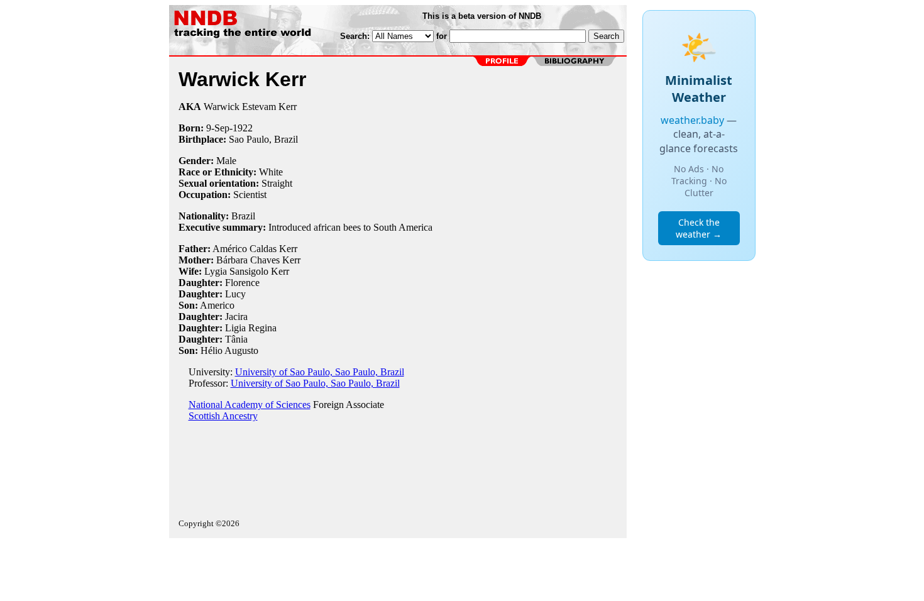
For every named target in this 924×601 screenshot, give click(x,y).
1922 (243, 128)
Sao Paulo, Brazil (263, 139)
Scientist (250, 194)
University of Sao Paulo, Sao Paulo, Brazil (319, 372)
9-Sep (217, 128)
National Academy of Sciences (250, 404)
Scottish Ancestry (223, 416)
